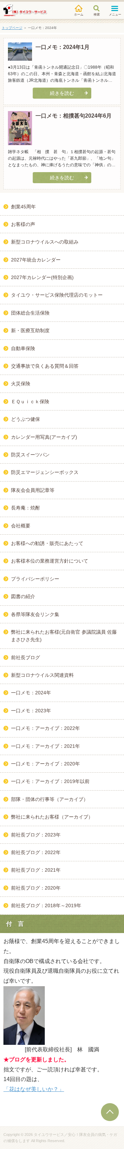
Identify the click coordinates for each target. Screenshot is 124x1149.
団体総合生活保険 (30, 313)
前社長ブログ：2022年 (36, 852)
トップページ (12, 28)
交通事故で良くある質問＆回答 (45, 366)
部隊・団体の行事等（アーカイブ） (49, 799)
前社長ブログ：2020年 (36, 888)
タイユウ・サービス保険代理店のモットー (57, 295)
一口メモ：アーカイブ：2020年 (45, 763)
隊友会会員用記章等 (32, 490)
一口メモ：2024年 (31, 692)
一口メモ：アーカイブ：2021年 (45, 746)
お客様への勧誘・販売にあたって (47, 543)
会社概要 (20, 525)
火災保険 (20, 383)
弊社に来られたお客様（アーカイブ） (52, 817)
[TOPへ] (110, 1112)
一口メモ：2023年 (31, 710)
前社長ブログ (25, 657)
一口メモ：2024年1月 (62, 47)
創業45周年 (23, 206)
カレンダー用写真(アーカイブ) (44, 437)
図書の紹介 (23, 596)
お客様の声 (23, 224)
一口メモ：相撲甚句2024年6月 (73, 116)
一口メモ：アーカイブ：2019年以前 (50, 781)
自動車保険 (23, 348)
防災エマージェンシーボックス (45, 472)
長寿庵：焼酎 (25, 508)
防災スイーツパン (30, 454)
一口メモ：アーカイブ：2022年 (45, 728)
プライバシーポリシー (35, 579)
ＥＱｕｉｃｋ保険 (30, 401)
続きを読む (62, 93)
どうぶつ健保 (25, 419)
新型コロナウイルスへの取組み (45, 242)
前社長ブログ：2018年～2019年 (46, 905)
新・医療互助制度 (30, 330)
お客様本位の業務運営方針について (49, 561)
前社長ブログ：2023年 (36, 835)
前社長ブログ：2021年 (36, 870)
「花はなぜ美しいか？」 (33, 1089)
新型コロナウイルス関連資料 (42, 675)
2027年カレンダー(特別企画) (42, 277)
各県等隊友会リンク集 (35, 614)
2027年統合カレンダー (36, 260)
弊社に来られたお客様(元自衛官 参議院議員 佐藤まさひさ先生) (64, 635)
